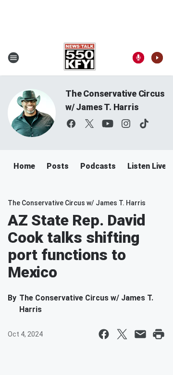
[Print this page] (158, 334)
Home (24, 166)
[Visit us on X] (89, 123)
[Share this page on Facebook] (104, 334)
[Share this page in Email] (140, 334)
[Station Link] (80, 57)
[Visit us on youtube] (107, 123)
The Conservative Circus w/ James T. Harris (77, 203)
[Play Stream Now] (157, 57)
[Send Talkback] (138, 57)
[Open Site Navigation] (13, 57)
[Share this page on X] (122, 334)
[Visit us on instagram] (126, 123)
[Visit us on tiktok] (144, 123)
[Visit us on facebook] (71, 123)
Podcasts (98, 166)
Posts (58, 166)
